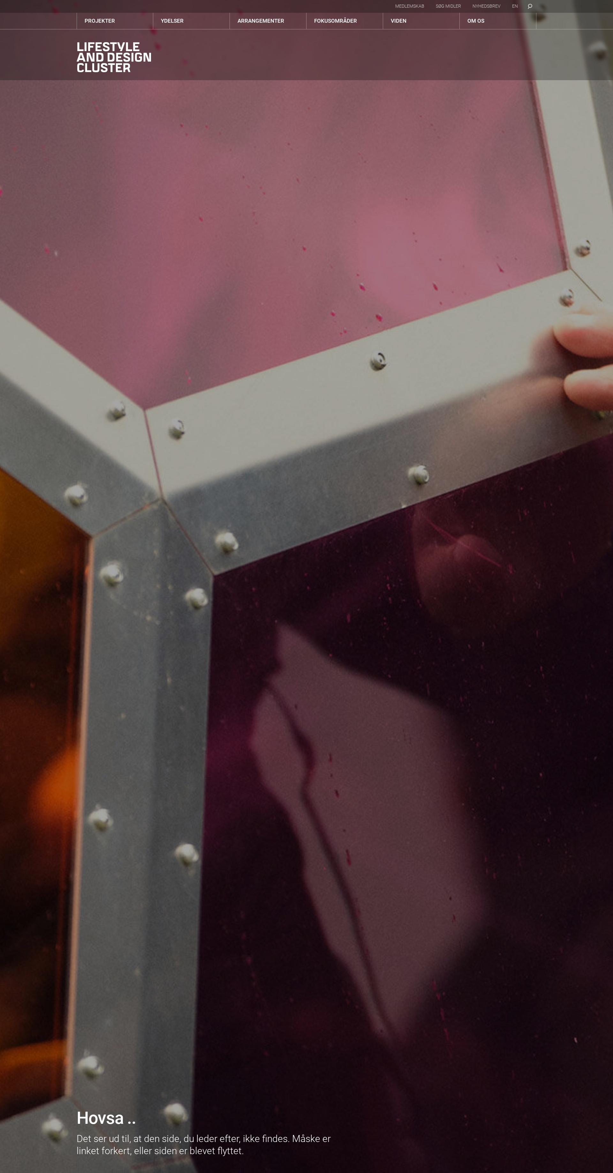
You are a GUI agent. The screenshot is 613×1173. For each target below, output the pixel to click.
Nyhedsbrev (487, 6)
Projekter (100, 21)
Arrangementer (261, 21)
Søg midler (448, 6)
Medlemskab (409, 6)
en (515, 6)
